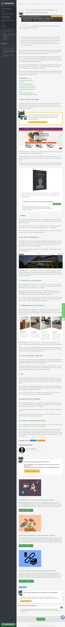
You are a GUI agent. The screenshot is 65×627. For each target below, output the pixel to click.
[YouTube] (4, 43)
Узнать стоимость (32, 471)
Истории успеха (6, 31)
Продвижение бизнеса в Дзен (7, 20)
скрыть (29, 78)
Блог (4, 32)
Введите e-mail (25, 204)
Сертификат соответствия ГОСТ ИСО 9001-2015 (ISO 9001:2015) (9, 51)
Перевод (36, 27)
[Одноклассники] (41, 440)
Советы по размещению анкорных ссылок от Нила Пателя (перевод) (37, 570)
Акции (2, 24)
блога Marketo (57, 40)
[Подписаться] (61, 607)
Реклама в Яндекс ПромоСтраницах (5, 17)
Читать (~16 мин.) (25, 581)
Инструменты (6, 37)
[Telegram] (6, 43)
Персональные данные (44, 625)
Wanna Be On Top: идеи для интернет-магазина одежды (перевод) (36, 500)
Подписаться (57, 204)
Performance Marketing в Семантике (38, 122)
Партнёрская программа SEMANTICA (8, 55)
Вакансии (5, 39)
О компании (52, 625)
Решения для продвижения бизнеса (9, 35)
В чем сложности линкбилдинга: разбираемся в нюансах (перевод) (37, 535)
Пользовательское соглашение (33, 625)
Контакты (41, 619)
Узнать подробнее (25, 601)
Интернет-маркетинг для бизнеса (51, 25)
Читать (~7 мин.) (25, 510)
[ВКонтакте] (33, 440)
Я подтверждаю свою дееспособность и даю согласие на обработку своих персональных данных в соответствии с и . (37, 208)
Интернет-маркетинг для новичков (26, 27)
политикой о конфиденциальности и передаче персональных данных (36, 208)
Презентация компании (8, 48)
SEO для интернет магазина (38, 25)
